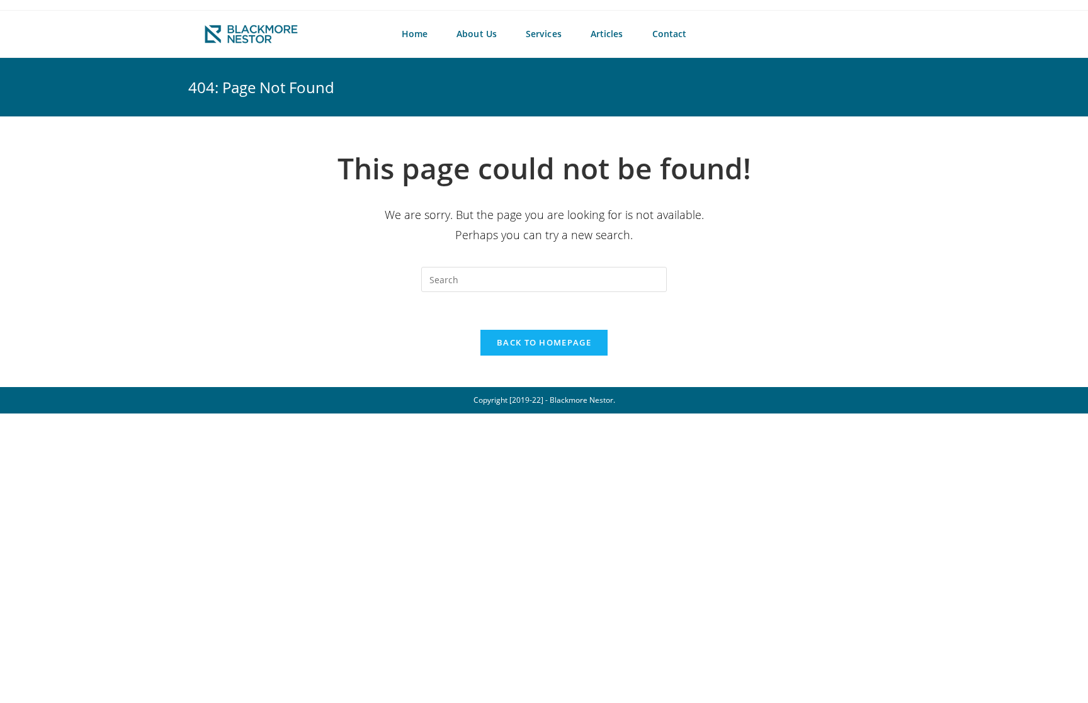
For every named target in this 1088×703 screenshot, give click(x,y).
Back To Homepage (544, 342)
